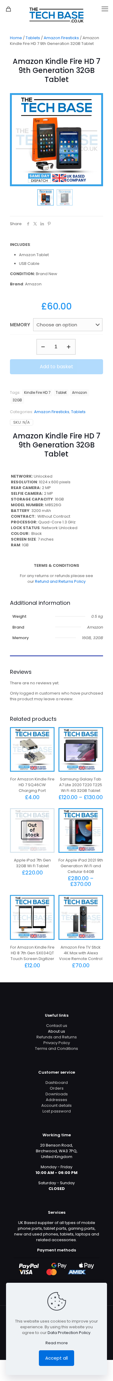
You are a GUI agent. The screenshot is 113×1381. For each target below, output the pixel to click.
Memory (20, 325)
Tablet (61, 392)
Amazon (79, 392)
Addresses (56, 1100)
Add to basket (56, 366)
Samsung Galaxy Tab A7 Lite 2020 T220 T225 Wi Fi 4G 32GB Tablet (80, 784)
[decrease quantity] (43, 347)
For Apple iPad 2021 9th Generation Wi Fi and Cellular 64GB (80, 865)
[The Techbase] (56, 15)
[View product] (48, 743)
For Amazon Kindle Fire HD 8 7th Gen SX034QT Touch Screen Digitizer (32, 953)
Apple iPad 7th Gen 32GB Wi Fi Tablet (32, 863)
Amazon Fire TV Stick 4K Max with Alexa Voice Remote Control (80, 953)
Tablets (33, 38)
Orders (57, 1088)
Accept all (56, 1358)
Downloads (57, 1094)
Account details (56, 1105)
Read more (57, 1343)
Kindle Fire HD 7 (37, 392)
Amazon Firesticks (61, 38)
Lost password (56, 1111)
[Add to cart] (48, 734)
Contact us (56, 1025)
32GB (17, 400)
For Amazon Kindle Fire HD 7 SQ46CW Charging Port (32, 784)
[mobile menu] (105, 9)
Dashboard (57, 1082)
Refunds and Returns (56, 1037)
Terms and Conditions (56, 1048)
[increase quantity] (69, 347)
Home (16, 38)
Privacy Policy (56, 1043)
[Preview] (48, 751)
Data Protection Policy (69, 1332)
